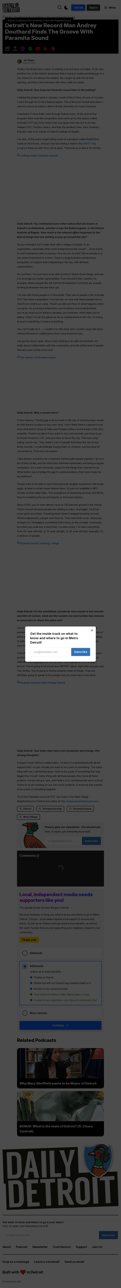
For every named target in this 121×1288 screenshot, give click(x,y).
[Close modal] (92, 630)
